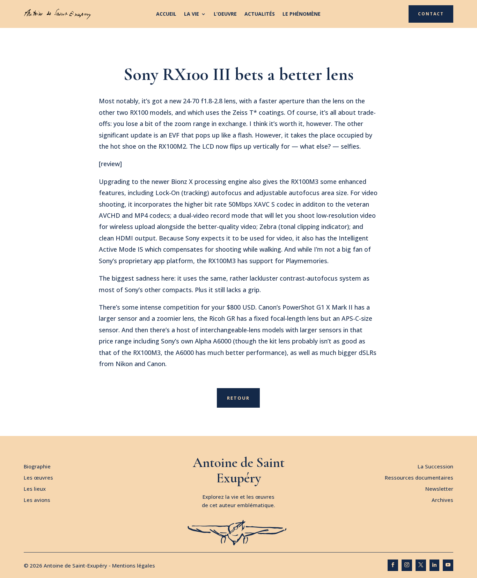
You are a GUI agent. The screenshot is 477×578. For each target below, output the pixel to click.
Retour (238, 398)
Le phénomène (301, 14)
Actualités (259, 14)
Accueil (166, 14)
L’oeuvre (225, 14)
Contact (431, 14)
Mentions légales (133, 565)
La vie (191, 14)
